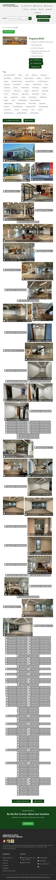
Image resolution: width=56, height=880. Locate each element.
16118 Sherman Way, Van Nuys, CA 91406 (28, 859)
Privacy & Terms (46, 877)
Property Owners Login (9, 871)
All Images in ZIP (36, 60)
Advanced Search (43, 16)
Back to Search (8, 31)
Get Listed (33, 9)
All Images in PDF (36, 63)
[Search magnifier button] (30, 18)
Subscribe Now (28, 823)
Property (9, 27)
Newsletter (49, 9)
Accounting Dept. (44, 864)
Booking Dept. (39, 6)
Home (4, 27)
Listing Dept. (49, 6)
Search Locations (7, 858)
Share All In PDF (35, 67)
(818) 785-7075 (26, 863)
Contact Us (37, 13)
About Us (25, 9)
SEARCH (5, 18)
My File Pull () (44, 20)
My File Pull (30, 120)
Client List (41, 9)
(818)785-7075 (27, 6)
